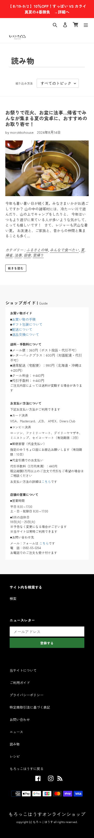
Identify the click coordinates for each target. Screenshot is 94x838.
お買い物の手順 (24, 319)
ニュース (16, 731)
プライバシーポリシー (26, 694)
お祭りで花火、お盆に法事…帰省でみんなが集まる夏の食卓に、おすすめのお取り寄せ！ (46, 118)
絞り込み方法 (24, 83)
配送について (22, 329)
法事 (18, 255)
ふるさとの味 (37, 249)
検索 (13, 598)
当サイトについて (23, 670)
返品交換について (25, 334)
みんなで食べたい (64, 249)
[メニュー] (86, 24)
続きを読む (16, 268)
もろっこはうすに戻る (26, 768)
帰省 (9, 255)
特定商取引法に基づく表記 (30, 707)
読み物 (15, 744)
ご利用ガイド (20, 682)
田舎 (27, 255)
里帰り (38, 255)
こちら (46, 481)
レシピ (15, 756)
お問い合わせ (20, 719)
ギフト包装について (27, 324)
